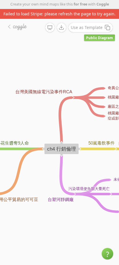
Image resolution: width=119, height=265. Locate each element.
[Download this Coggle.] (61, 27)
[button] (107, 253)
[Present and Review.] (50, 27)
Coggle (102, 4)
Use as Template (87, 27)
